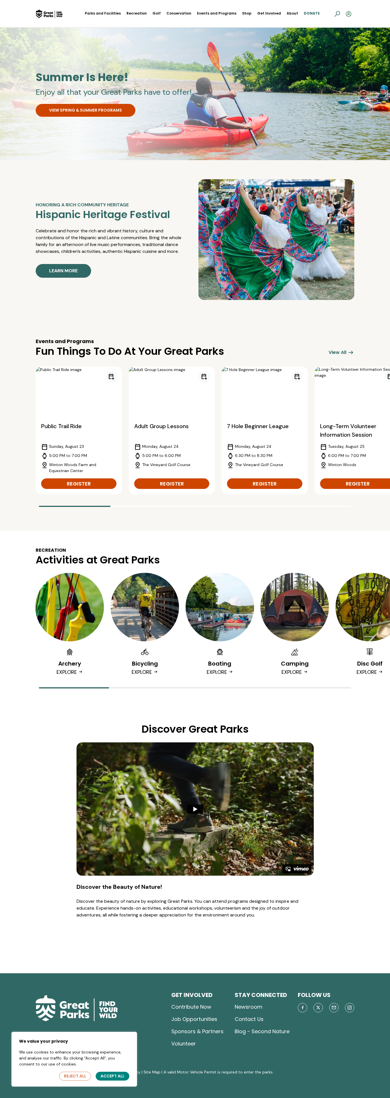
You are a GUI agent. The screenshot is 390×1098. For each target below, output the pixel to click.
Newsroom (248, 1006)
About (292, 13)
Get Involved (269, 13)
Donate (312, 13)
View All (341, 352)
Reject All (75, 1076)
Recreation (136, 13)
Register (79, 483)
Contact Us (249, 1019)
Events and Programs (216, 13)
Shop (247, 13)
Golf (156, 13)
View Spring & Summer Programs (85, 110)
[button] (337, 14)
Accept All (112, 1076)
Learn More (63, 271)
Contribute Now (191, 1006)
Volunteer (183, 1043)
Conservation (178, 13)
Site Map (152, 1072)
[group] (79, 430)
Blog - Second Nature (262, 1031)
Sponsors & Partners (197, 1031)
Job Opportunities (194, 1019)
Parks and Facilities (103, 13)
